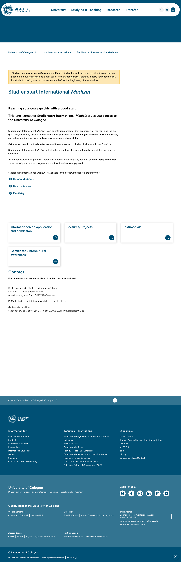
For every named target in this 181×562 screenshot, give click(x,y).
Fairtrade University (73, 536)
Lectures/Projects (80, 227)
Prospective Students (18, 436)
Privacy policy (15, 492)
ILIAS (122, 450)
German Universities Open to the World (139, 521)
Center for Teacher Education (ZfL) (81, 461)
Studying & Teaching (86, 9)
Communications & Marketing (22, 461)
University (58, 9)
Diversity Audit (106, 515)
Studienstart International (57, 52)
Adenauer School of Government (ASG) (83, 465)
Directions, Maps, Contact (132, 458)
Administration (127, 436)
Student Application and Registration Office (141, 440)
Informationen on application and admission (31, 229)
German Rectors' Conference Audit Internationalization (137, 516)
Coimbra (12, 515)
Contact (79, 492)
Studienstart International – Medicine (97, 52)
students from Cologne (75, 76)
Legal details (67, 492)
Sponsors (12, 458)
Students (12, 440)
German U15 (37, 515)
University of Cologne (20, 52)
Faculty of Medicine (73, 447)
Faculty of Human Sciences (77, 458)
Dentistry (18, 193)
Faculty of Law (71, 443)
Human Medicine (23, 179)
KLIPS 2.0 (124, 447)
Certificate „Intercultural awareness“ (28, 253)
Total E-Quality (71, 515)
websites (34, 76)
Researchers (14, 447)
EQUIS (20, 536)
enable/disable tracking (53, 557)
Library (123, 454)
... (40, 52)
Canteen (124, 443)
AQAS (29, 536)
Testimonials (132, 227)
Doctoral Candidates (18, 443)
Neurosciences (22, 186)
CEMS (11, 536)
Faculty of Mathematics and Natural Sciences (85, 454)
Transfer (132, 9)
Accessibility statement (35, 492)
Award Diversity (89, 515)
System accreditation (45, 536)
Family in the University (97, 536)
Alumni (11, 454)
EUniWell (23, 515)
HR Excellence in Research (132, 524)
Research (113, 9)
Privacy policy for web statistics (23, 557)
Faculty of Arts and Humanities (78, 450)
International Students (19, 450)
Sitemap (54, 492)
